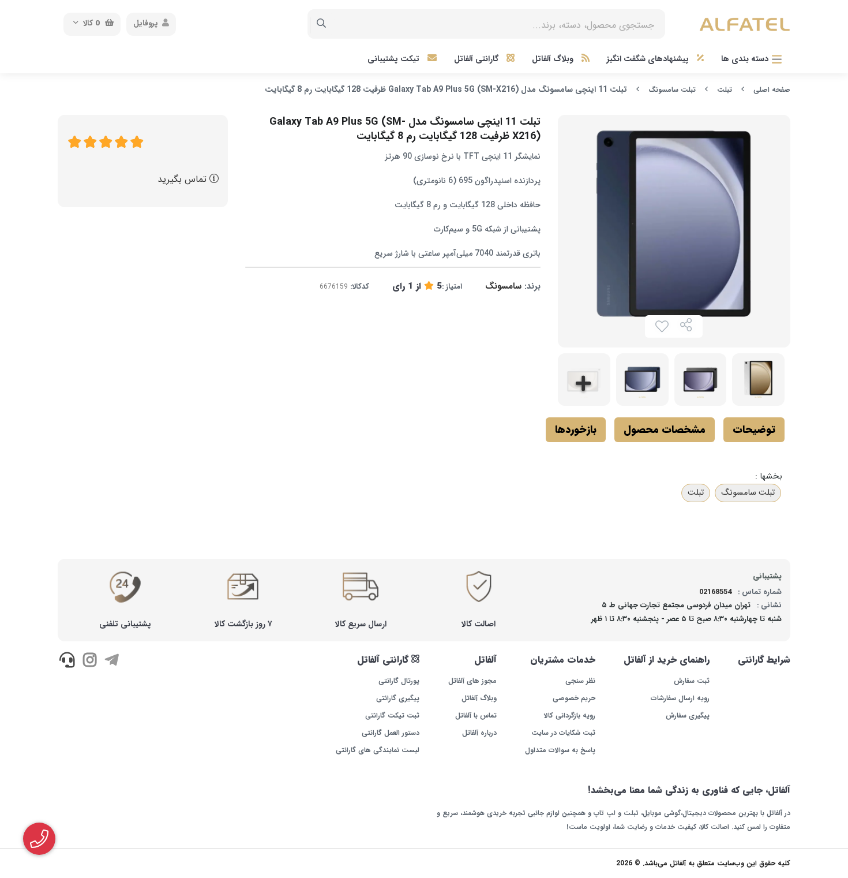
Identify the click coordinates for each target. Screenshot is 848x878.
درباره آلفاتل (479, 733)
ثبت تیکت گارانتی (392, 716)
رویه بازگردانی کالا (569, 716)
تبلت (724, 89)
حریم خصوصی (574, 698)
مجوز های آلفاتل (472, 681)
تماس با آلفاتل (475, 716)
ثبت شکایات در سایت (563, 733)
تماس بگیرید (183, 179)
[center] (321, 24)
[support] (67, 661)
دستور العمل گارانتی (390, 733)
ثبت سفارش (692, 681)
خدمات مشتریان (562, 660)
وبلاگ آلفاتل (554, 59)
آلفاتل (485, 660)
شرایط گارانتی (764, 660)
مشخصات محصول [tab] (665, 429)
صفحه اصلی (771, 89)
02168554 (715, 592)
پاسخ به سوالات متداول (560, 750)
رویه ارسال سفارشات (680, 698)
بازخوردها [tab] (575, 429)
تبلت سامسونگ (672, 89)
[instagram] (89, 661)
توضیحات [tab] (754, 429)
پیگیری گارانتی (397, 698)
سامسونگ (503, 286)
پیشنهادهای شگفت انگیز (649, 59)
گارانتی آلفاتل (477, 59)
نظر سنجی (580, 681)
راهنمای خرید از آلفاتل (667, 660)
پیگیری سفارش (688, 716)
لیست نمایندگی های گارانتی (377, 750)
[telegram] (111, 661)
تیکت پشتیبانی (394, 59)
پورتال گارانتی (398, 681)
